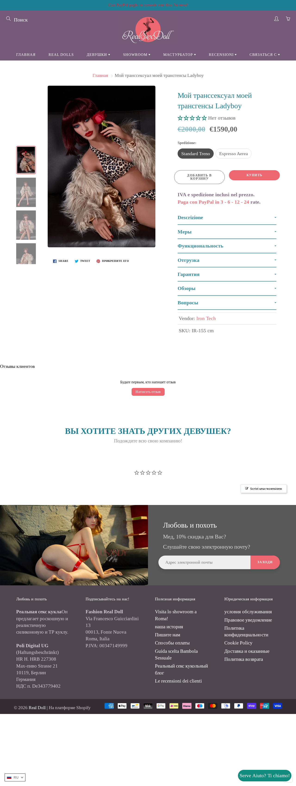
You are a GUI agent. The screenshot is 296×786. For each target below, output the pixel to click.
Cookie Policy (238, 642)
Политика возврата (243, 659)
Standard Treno (195, 153)
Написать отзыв (148, 392)
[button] (193, 118)
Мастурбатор (178, 55)
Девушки (97, 55)
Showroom (135, 55)
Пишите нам (167, 634)
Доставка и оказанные (246, 651)
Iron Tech (206, 318)
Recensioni (222, 55)
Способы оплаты (172, 642)
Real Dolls (61, 55)
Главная (26, 55)
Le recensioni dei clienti (178, 680)
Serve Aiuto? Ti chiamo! (265, 775)
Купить (254, 175)
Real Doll (37, 707)
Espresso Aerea (233, 153)
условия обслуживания (248, 611)
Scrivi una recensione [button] (266, 489)
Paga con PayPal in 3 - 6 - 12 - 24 (213, 202)
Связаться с (264, 55)
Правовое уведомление (248, 620)
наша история (169, 626)
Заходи (265, 562)
